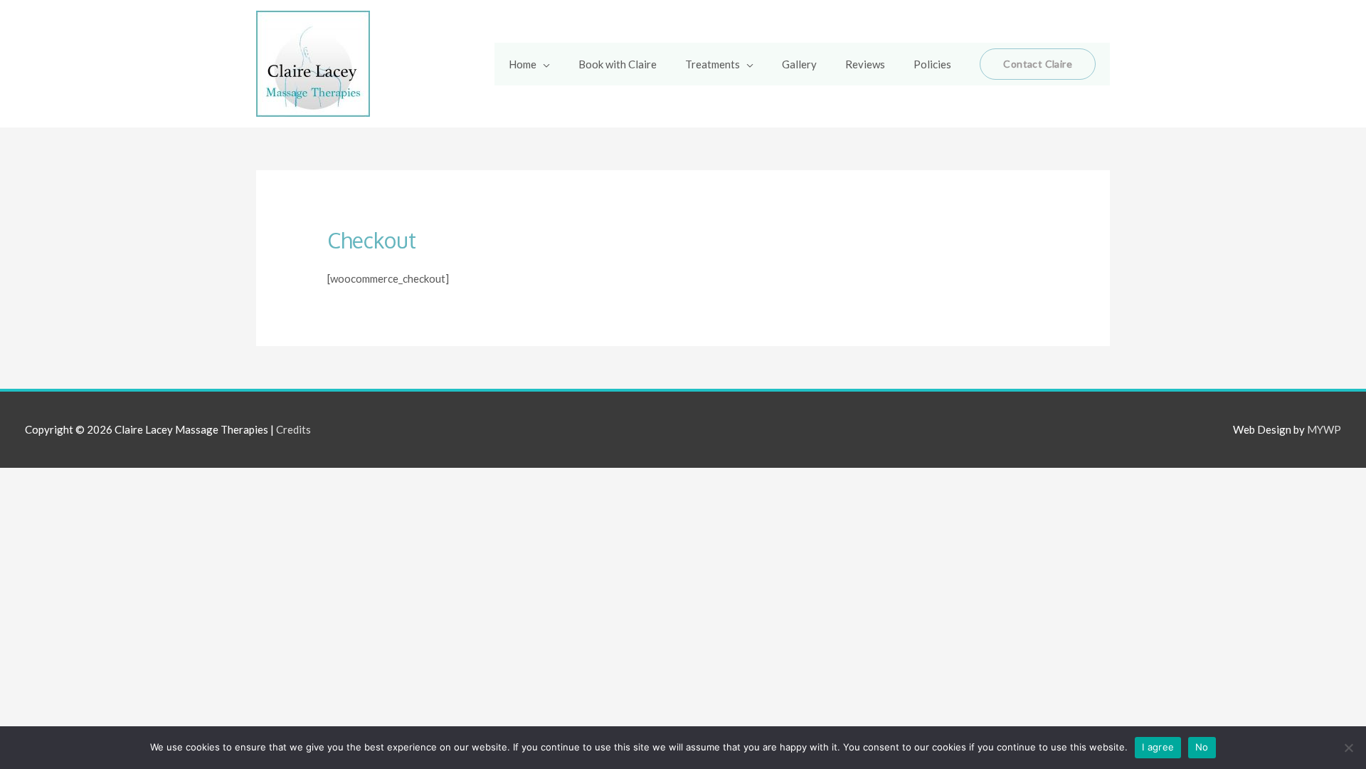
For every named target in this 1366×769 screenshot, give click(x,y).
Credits (293, 429)
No (1202, 747)
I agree (1158, 747)
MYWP (1324, 429)
